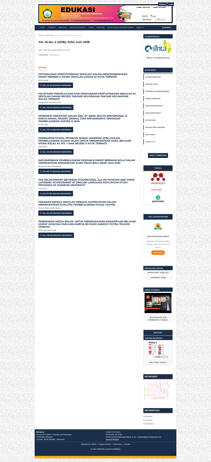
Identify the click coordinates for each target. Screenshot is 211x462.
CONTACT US (150, 142)
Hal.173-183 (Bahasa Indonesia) (56, 194)
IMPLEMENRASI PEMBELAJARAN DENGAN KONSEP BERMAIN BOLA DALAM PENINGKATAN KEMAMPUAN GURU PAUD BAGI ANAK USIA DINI (86, 161)
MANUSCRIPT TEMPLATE (158, 272)
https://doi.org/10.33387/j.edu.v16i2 (56, 50)
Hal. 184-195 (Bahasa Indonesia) (57, 213)
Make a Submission (158, 155)
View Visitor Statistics (158, 362)
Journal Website (112, 439)
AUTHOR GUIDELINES (153, 77)
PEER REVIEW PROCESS (154, 106)
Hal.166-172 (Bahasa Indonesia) (56, 171)
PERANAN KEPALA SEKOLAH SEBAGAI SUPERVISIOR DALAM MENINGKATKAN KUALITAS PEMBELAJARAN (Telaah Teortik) (77, 203)
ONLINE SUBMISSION (152, 99)
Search (167, 27)
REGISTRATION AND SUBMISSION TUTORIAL (158, 318)
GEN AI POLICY (150, 135)
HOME (42, 27)
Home (41, 35)
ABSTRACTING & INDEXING (155, 127)
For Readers (147, 416)
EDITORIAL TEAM (151, 84)
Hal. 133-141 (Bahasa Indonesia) (56, 130)
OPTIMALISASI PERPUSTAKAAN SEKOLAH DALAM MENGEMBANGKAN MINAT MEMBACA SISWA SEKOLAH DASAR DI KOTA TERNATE (82, 75)
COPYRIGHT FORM (158, 277)
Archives (62, 27)
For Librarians (148, 424)
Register (101, 27)
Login (91, 27)
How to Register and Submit (120, 27)
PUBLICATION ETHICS (153, 113)
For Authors (147, 420)
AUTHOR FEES (150, 120)
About (139, 27)
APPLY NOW (158, 252)
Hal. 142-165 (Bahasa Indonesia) (57, 152)
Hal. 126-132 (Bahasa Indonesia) (57, 107)
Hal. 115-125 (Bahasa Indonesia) (56, 85)
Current (52, 27)
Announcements (77, 27)
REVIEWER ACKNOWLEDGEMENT (157, 91)
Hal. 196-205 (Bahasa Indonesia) (57, 235)
